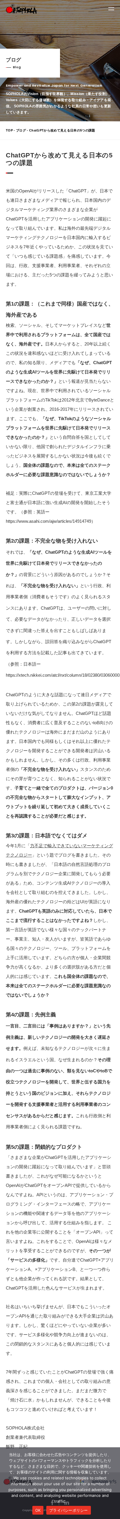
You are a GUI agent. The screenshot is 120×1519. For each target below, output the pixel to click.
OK (38, 1510)
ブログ (21, 130)
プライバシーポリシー (68, 1510)
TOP (9, 130)
